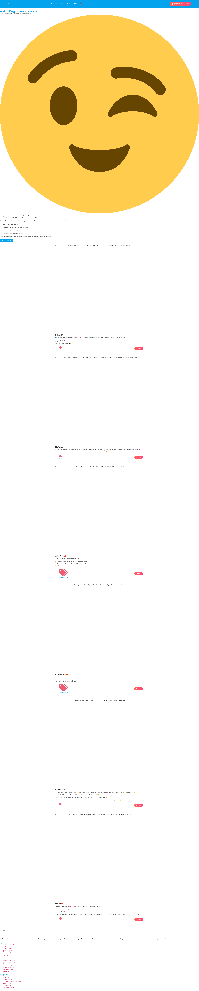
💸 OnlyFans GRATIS (72, 4)
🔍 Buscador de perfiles (57, 4)
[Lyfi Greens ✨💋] (99, 639)
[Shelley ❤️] (99, 868)
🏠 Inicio (47, 4)
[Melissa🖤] (99, 298)
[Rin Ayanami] (99, 409)
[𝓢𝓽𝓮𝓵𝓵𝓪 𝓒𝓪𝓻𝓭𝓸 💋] (99, 523)
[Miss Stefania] (99, 754)
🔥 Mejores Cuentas (98, 4)
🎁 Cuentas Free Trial (85, 4)
